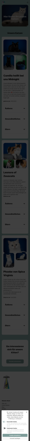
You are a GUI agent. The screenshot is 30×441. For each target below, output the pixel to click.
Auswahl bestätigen (15, 438)
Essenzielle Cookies (12, 421)
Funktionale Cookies (12, 428)
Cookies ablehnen (26, 412)
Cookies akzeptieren (15, 435)
